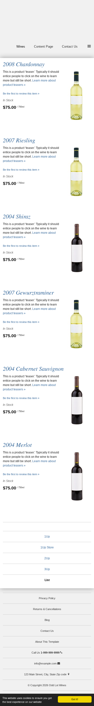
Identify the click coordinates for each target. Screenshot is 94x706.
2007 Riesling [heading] (19, 140)
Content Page (43, 46)
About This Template (47, 641)
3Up (47, 569)
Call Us (46, 652)
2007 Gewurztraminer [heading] (28, 292)
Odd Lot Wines (47, 21)
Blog (47, 620)
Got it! (74, 699)
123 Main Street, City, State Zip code (45, 674)
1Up (47, 536)
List (47, 580)
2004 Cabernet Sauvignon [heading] (33, 368)
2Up (47, 558)
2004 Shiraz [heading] (16, 216)
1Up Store (47, 547)
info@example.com (45, 663)
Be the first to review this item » (21, 93)
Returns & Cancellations (47, 609)
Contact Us (70, 46)
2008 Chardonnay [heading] (24, 64)
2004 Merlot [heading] (17, 444)
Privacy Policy (47, 598)
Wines (20, 46)
